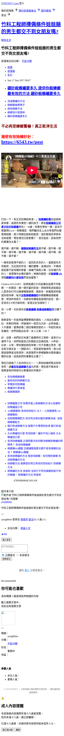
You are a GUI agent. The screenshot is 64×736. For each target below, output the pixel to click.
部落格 (11, 71)
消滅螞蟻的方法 (16, 101)
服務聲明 (33, 692)
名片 (9, 75)
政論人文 (25, 528)
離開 (18, 730)
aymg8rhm (6, 501)
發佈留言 (6, 559)
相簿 (9, 67)
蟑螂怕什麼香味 (16, 112)
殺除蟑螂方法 (14, 108)
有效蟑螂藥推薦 (16, 376)
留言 (31, 519)
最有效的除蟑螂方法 (18, 380)
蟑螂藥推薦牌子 (16, 105)
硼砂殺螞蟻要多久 (17, 116)
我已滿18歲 (7, 730)
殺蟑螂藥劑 (13, 391)
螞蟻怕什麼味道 (16, 388)
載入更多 (6, 540)
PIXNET (14, 689)
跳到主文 (6, 40)
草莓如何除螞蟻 (16, 384)
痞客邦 (24, 519)
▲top (4, 533)
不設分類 (27, 61)
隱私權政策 (55, 689)
